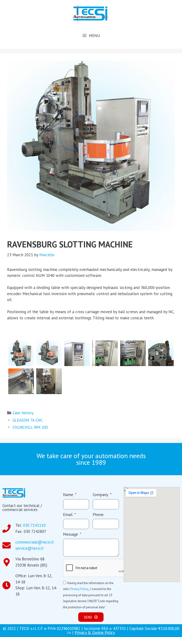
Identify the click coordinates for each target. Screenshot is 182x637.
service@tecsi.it (29, 548)
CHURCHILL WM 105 (30, 427)
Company (101, 494)
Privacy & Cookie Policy (95, 632)
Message (71, 534)
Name (68, 494)
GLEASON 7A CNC (28, 420)
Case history (23, 412)
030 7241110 (34, 525)
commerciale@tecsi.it (34, 542)
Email (68, 514)
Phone (98, 514)
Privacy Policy (79, 589)
